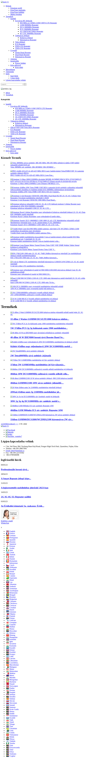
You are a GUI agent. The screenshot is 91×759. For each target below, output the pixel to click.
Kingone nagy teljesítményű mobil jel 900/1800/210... (30, 274)
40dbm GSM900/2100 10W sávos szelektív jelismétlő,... (37, 383)
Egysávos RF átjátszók (23, 21)
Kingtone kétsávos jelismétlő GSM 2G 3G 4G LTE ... (30, 208)
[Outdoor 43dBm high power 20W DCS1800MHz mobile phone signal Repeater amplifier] (44, 342)
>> (17, 424)
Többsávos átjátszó (22, 36)
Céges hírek (14, 78)
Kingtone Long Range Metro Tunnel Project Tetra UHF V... (32, 249)
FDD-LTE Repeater (22, 46)
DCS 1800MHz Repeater (29, 27)
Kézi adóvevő (15, 65)
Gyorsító (13, 50)
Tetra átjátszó (20, 42)
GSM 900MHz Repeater (29, 25)
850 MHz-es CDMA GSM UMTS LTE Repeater (38, 23)
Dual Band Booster (22, 55)
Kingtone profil (16, 8)
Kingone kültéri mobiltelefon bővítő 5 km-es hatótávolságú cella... (35, 241)
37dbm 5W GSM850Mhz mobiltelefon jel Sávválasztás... (37, 364)
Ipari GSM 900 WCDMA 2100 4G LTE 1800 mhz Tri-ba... (32, 282)
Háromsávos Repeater (28, 40)
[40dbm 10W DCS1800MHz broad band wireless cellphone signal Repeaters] (41, 369)
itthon (8, 93)
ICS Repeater (20, 44)
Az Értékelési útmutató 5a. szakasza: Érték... (22, 506)
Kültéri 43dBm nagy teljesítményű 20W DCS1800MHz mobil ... (41, 346)
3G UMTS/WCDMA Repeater (31, 31)
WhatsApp (5, 523)
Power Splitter (20, 63)
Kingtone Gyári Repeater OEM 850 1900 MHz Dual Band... (33, 200)
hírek (7, 74)
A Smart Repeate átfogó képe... (16, 478)
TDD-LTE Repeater (22, 48)
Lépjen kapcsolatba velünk (16, 80)
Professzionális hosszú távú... (15, 469)
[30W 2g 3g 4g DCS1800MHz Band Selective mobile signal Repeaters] (34, 397)
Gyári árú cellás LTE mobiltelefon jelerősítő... (27, 266)
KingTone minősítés (17, 10)
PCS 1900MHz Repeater (29, 29)
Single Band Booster (23, 53)
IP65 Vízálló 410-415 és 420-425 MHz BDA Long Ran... (32, 175)
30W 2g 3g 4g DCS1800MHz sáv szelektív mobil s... (35, 401)
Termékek (9, 17)
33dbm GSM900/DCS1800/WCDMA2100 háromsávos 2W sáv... (41, 419)
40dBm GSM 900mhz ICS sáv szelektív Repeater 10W (36, 410)
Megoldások (10, 70)
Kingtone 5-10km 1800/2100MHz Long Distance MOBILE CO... (35, 184)
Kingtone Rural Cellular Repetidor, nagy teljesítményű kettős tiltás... (35, 217)
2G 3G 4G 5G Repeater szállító (16, 497)
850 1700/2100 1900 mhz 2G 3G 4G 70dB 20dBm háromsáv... (34, 258)
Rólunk (8, 6)
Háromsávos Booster (23, 57)
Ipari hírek (14, 76)
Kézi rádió (19, 67)
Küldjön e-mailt (7, 521)
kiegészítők (14, 61)
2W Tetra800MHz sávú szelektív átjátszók (30, 355)
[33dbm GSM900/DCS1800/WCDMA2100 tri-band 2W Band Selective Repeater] (42, 415)
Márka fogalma (16, 14)
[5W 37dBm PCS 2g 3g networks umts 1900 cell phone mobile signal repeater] (41, 324)
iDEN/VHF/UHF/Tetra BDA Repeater (25, 127)
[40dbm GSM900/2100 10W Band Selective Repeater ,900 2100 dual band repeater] (41, 378)
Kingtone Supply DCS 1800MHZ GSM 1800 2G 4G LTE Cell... (34, 225)
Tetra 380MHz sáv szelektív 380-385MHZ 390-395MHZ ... (32, 167)
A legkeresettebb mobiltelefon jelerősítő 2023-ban (24, 487)
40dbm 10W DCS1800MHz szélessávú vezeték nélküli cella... (39, 374)
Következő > (11, 424)
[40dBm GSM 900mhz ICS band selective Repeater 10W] (32, 406)
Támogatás (10, 72)
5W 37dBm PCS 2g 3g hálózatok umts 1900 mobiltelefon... (39, 328)
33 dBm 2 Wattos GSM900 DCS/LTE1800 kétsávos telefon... (39, 319)
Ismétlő (13, 19)
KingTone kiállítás (17, 12)
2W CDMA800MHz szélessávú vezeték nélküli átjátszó (31, 295)
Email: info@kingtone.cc (15, 451)
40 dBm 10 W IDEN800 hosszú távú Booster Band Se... (37, 337)
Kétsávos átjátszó (26, 38)
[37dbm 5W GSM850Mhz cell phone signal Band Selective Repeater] (35, 360)
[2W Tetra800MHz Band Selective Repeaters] (27, 351)
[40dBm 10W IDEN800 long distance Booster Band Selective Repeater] (39, 333)
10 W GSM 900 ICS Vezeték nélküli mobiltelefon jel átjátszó (33, 301)
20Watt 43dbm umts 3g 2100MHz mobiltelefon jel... (35, 392)
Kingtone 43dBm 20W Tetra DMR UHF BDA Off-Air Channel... (35, 192)
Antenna (13, 59)
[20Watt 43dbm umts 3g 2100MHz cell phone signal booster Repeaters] (35, 388)
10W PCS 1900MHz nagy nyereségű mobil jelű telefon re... (32, 289)
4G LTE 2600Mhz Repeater (30, 34)
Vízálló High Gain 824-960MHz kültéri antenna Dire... (31, 233)
